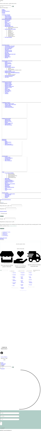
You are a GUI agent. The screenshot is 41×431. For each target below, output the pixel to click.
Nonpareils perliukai (11, 34)
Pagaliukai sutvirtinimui (11, 74)
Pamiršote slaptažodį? (3, 211)
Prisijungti (1, 216)
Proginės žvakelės (7, 157)
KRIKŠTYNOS (7, 186)
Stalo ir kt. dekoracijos (8, 160)
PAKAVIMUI (4, 140)
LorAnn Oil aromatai (8, 17)
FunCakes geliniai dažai (8, 47)
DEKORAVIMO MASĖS (9, 26)
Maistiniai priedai (7, 20)
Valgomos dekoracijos (11, 36)
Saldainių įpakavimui (8, 143)
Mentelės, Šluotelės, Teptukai (9, 103)
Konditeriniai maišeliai (8, 106)
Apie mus (3, 12)
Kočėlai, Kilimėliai (8, 62)
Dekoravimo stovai (8, 66)
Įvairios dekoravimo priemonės (9, 75)
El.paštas (2, 218)
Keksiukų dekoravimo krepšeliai (10, 71)
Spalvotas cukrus (10, 35)
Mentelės (6, 61)
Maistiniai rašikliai (7, 56)
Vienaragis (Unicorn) (8, 189)
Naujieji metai (7, 178)
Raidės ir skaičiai (7, 89)
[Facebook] (1, 353)
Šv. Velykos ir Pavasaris (8, 180)
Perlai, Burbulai (10, 33)
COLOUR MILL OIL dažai (9, 46)
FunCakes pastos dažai (8, 51)
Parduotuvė (4, 10)
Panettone (6, 197)
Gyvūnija (6, 92)
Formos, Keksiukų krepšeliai (12, 175)
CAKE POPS (7, 195)
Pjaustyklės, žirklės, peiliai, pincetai (10, 104)
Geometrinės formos (8, 90)
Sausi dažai (6, 52)
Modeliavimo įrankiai (8, 63)
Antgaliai (9, 68)
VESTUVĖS (7, 185)
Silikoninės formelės (8, 85)
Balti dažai (6, 57)
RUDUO (6, 182)
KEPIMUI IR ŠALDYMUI (6, 118)
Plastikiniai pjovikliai (8, 83)
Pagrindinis (2, 238)
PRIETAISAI (4, 139)
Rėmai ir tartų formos (8, 121)
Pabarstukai (10, 31)
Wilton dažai (7, 49)
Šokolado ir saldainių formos (9, 86)
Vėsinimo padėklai (8, 105)
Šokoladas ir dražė (8, 22)
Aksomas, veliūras (8, 24)
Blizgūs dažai (7, 53)
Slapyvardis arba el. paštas (5, 205)
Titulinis (3, 9)
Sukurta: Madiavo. (4, 356)
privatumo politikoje (12, 225)
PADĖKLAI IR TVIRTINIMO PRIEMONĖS (12, 72)
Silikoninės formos (8, 120)
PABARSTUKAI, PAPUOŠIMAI (10, 29)
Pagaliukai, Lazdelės (8, 70)
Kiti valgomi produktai (8, 37)
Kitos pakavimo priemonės (9, 144)
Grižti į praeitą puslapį (3, 237)
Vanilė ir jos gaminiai (8, 18)
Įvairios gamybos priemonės (9, 107)
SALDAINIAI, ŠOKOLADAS (10, 193)
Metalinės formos (7, 119)
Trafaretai (6, 88)
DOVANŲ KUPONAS (6, 11)
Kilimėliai (6, 122)
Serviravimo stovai (8, 158)
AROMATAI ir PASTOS (6, 14)
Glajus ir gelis (7, 23)
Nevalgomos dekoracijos (9, 76)
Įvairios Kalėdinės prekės (12, 177)
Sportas (6, 188)
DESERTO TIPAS (5, 192)
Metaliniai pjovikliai (8, 82)
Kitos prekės (7, 77)
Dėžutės (6, 141)
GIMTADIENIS (7, 184)
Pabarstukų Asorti (11, 32)
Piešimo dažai (7, 55)
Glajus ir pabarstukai (11, 173)
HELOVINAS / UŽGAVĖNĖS (10, 183)
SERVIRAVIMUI (5, 156)
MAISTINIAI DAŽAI (5, 45)
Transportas (6, 93)
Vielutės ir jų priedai (8, 65)
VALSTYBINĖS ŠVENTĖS (9, 187)
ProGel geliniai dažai (8, 48)
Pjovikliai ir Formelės (11, 174)
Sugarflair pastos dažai (8, 50)
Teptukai (6, 64)
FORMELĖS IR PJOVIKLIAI (7, 81)
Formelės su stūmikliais (8, 84)
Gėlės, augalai (7, 91)
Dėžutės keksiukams (8, 142)
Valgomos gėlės (10, 30)
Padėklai (9, 73)
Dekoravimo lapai (7, 25)
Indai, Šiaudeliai (7, 159)
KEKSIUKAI (7, 196)
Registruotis (2, 228)
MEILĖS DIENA (7, 179)
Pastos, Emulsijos (7, 15)
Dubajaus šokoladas (8, 194)
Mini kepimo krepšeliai (8, 124)
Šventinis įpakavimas (11, 176)
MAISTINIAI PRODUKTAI (6, 19)
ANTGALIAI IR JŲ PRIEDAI (10, 67)
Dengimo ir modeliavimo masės (13, 27)
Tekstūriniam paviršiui (8, 87)
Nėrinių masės (10, 28)
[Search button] (13, 6)
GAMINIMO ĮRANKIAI (6, 102)
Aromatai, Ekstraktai (8, 16)
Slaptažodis (2, 208)
